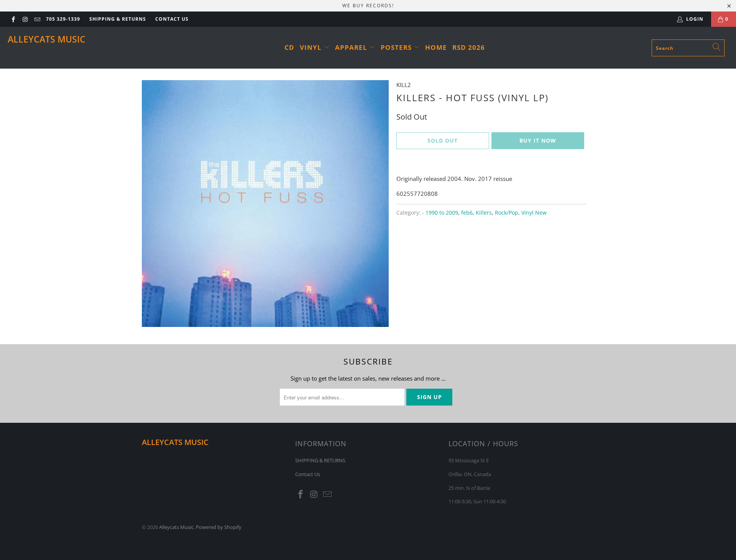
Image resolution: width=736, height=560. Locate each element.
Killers (484, 212)
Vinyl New (534, 212)
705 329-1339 (63, 19)
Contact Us (172, 19)
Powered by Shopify (219, 527)
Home (436, 47)
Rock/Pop (506, 212)
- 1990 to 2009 (440, 212)
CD (289, 47)
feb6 (467, 212)
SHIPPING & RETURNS (117, 19)
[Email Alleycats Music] (37, 19)
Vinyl (312, 47)
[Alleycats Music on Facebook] (13, 19)
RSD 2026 (468, 47)
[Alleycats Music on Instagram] (24, 19)
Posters (397, 47)
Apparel (352, 47)
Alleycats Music (46, 39)
